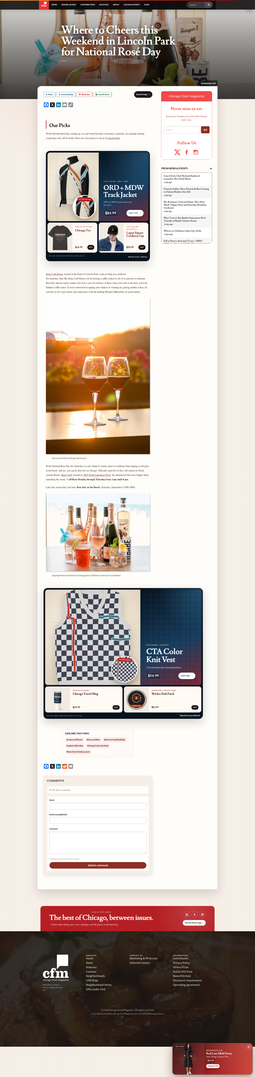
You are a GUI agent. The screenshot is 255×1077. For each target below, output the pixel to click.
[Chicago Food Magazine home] (44, 4)
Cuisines (91, 971)
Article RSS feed (182, 971)
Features (91, 967)
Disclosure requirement (187, 980)
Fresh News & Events (174, 168)
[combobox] (196, 5)
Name (51, 800)
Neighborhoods (95, 976)
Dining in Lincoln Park (97, 745)
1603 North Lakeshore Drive (97, 475)
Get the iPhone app (194, 923)
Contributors (87, 5)
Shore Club (66, 475)
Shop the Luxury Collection (137, 257)
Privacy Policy (181, 963)
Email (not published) (58, 814)
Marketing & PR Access (143, 958)
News (54, 5)
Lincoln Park (103, 94)
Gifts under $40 (95, 989)
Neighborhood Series (99, 985)
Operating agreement (186, 985)
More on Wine (93, 739)
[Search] (208, 5)
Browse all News (75, 739)
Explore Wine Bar (75, 745)
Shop (146, 5)
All (211, 168)
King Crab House (54, 274)
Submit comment (98, 865)
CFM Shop (92, 980)
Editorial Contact (140, 963)
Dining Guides (68, 5)
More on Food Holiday (114, 739)
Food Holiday (67, 94)
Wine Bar (85, 94)
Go (205, 129)
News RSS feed (182, 976)
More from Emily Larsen (78, 751)
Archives (104, 5)
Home (89, 958)
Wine (50, 94)
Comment (53, 828)
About (116, 5)
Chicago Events (132, 5)
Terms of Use (181, 967)
